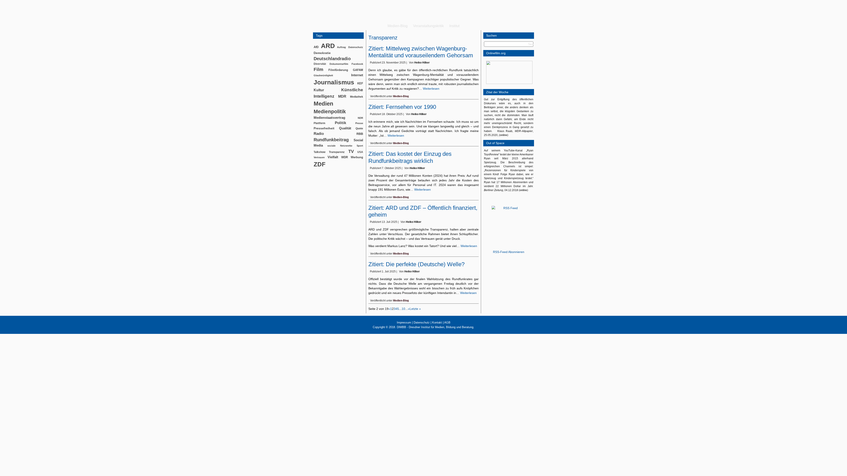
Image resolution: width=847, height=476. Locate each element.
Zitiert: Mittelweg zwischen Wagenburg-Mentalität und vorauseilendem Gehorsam (420, 52)
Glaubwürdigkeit (323, 75)
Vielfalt (333, 157)
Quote (359, 128)
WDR (344, 157)
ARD (328, 45)
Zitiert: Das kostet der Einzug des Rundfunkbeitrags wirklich (410, 157)
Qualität (345, 128)
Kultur (319, 90)
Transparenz (337, 152)
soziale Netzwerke (339, 145)
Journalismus (334, 82)
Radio (319, 134)
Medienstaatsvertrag (329, 117)
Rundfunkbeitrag (331, 139)
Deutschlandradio (332, 58)
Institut (454, 26)
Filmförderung (338, 70)
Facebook (357, 64)
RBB (359, 134)
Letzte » (415, 309)
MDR (342, 96)
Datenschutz (355, 47)
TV (351, 151)
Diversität (320, 63)
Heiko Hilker (422, 62)
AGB (447, 322)
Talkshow (319, 152)
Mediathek (356, 96)
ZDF (320, 164)
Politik (340, 123)
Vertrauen (319, 157)
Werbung (357, 157)
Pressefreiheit (324, 128)
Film (318, 69)
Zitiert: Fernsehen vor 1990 (402, 107)
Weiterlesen (431, 88)
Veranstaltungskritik (428, 26)
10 (403, 309)
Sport (360, 145)
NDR (360, 118)
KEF (360, 83)
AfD (316, 47)
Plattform (319, 123)
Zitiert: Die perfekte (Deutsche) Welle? (416, 264)
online (503, 135)
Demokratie (322, 53)
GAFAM (358, 70)
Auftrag (341, 47)
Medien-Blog (398, 26)
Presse (359, 123)
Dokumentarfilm (339, 64)
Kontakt (437, 322)
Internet (357, 75)
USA (360, 152)
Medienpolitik (330, 111)
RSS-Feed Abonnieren (508, 252)
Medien (323, 103)
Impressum (404, 322)
